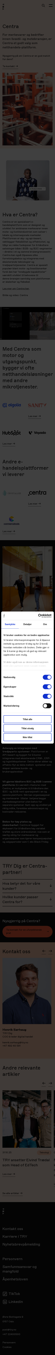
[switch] (47, 686)
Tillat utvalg (27, 728)
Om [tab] (45, 624)
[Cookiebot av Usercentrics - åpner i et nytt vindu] (38, 616)
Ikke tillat (27, 737)
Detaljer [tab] (27, 624)
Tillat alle (27, 719)
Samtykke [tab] (10, 624)
